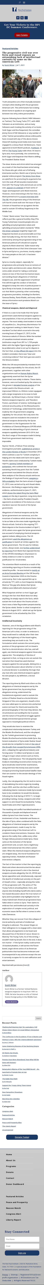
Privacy (5, 1274)
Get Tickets (22, 35)
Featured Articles (10, 48)
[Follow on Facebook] (18, 17)
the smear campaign (10, 231)
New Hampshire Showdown (12, 1092)
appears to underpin (15, 188)
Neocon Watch (7, 1119)
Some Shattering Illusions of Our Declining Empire (20, 1046)
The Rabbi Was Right (9, 1079)
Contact (10, 1178)
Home (9, 1154)
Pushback (35, 148)
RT (28, 965)
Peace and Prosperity (17, 1202)
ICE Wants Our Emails (10, 1053)
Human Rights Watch (29, 373)
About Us (10, 1160)
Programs (11, 1166)
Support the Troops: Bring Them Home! (16, 1085)
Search (38, 1018)
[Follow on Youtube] (26, 17)
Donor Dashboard (15, 1184)
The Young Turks (15, 150)
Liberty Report (13, 1220)
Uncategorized (7, 1130)
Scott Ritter (9, 65)
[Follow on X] (22, 17)
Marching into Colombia (11, 1099)
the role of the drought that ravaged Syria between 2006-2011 (21, 747)
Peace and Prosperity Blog (11, 1122)
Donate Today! (22, 1137)
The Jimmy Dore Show (31, 176)
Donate (10, 1172)
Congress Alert (7, 1111)
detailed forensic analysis (24, 385)
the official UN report (25, 351)
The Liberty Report (9, 1126)
